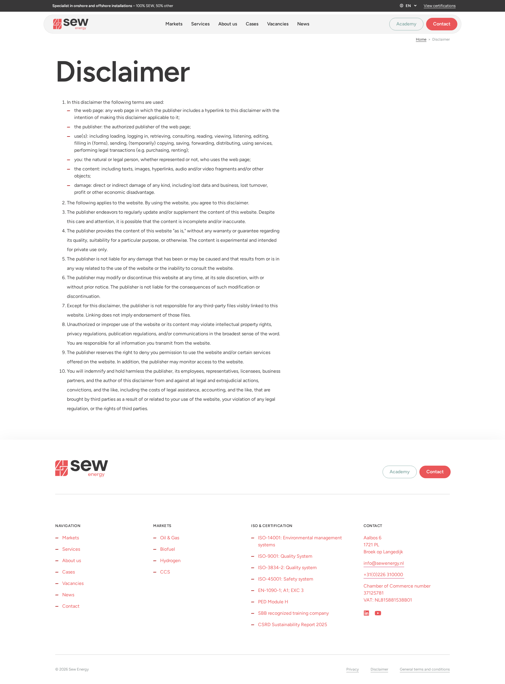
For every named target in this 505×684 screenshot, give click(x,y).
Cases (252, 24)
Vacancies (277, 24)
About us (227, 24)
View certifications (440, 6)
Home (421, 39)
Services (200, 24)
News (303, 24)
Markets (173, 24)
